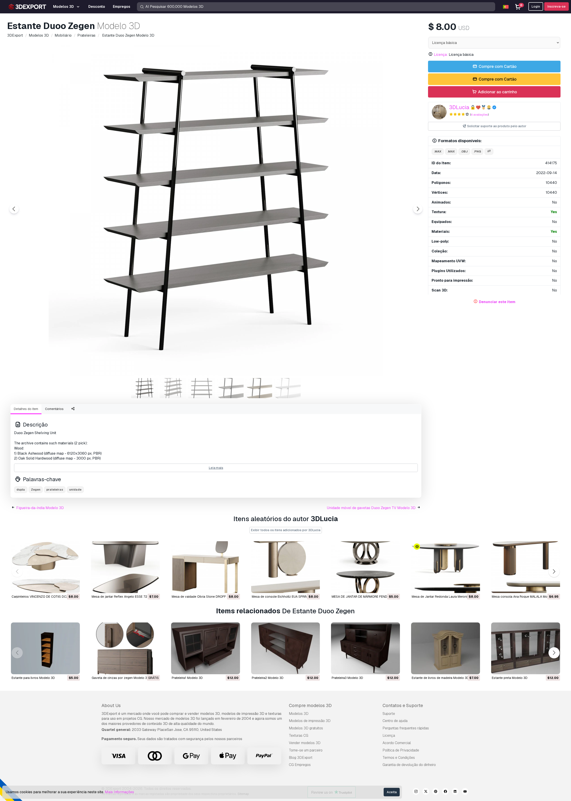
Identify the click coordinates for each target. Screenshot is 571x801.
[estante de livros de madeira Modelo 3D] (445, 648)
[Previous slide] (14, 209)
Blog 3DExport (300, 757)
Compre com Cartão (497, 66)
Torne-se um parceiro (306, 750)
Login (536, 6)
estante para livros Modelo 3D (33, 678)
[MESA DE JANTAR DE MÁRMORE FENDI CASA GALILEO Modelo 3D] (365, 567)
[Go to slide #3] (201, 388)
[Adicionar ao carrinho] (64, 587)
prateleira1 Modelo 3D (187, 678)
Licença (389, 735)
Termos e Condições (399, 757)
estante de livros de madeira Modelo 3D (440, 678)
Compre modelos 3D (310, 705)
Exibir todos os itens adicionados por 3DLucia (285, 530)
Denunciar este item (497, 302)
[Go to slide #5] (258, 388)
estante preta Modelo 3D (510, 678)
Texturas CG (298, 735)
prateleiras (54, 489)
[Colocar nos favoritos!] (73, 587)
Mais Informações (119, 792)
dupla (21, 489)
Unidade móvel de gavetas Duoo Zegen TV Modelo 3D (371, 508)
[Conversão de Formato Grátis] (489, 151)
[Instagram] (416, 792)
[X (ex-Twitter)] (425, 792)
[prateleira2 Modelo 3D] (285, 648)
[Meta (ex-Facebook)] (445, 792)
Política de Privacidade (401, 750)
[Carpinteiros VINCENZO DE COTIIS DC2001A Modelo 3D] (45, 567)
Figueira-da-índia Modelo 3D (40, 508)
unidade (75, 489)
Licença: (441, 54)
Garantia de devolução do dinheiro (409, 764)
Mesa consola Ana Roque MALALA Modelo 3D (525, 597)
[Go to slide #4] (230, 388)
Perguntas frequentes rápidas (406, 728)
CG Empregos (300, 764)
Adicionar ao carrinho (497, 91)
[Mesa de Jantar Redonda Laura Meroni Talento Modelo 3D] (445, 567)
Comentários (54, 409)
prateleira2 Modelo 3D (267, 678)
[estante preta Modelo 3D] (525, 648)
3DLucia (459, 107)
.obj (464, 151)
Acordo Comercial (397, 743)
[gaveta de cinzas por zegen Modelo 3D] (125, 648)
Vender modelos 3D (305, 743)
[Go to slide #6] (287, 388)
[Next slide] (417, 209)
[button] (554, 572)
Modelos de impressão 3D (310, 720)
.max (437, 151)
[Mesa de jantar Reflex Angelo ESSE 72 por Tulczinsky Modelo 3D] (125, 567)
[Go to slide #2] (173, 388)
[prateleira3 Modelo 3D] (365, 648)
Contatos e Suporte (403, 705)
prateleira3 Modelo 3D (347, 678)
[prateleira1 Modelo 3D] (205, 648)
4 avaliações (479, 115)
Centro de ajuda (395, 720)
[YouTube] (465, 792)
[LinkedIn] (455, 792)
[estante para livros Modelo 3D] (45, 648)
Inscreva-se (556, 6)
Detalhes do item (26, 409)
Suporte (389, 713)
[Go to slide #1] (144, 388)
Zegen (35, 489)
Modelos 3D (298, 713)
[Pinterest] (435, 792)
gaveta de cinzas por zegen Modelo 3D (120, 678)
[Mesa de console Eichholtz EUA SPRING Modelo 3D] (285, 567)
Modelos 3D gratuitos (306, 728)
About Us (111, 705)
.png (477, 151)
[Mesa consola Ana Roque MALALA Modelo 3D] (525, 567)
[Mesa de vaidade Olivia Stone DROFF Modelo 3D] (205, 567)
